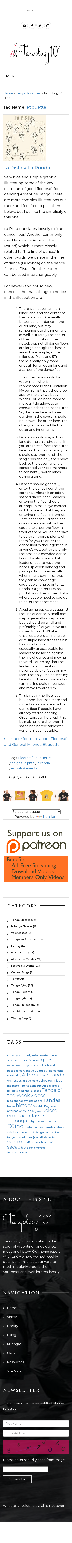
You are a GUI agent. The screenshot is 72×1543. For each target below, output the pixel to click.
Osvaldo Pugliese (44, 1106)
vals (11, 1142)
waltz (54, 1065)
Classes (12, 1353)
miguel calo (30, 1081)
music (24, 1142)
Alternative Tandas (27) (26, 959)
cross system (16, 1055)
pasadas (12, 1071)
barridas (49, 1127)
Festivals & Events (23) (25, 965)
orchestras (14, 1080)
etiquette (43, 758)
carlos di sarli (53, 1132)
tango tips (14, 1137)
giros (46, 1060)
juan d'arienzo (30, 1060)
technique (55, 1080)
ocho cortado (16, 1065)
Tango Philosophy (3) (25, 1004)
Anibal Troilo (50, 1086)
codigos (16, 763)
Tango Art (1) (19, 978)
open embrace (36, 1148)
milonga (17, 1121)
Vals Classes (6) (21, 932)
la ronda (43, 763)
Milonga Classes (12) (24, 926)
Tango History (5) (22, 991)
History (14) (18, 946)
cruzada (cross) (42, 1142)
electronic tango (33, 1132)
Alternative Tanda (43, 1075)
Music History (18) (22, 952)
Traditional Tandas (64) (26, 1011)
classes (37, 1115)
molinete (13, 1086)
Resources (15, 1362)
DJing (15, 1126)
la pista (28, 763)
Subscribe (17, 1479)
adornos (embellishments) (38, 1137)
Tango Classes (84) (23, 919)
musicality (14, 1075)
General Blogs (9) (22, 972)
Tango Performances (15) (27, 939)
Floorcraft (26, 758)
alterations (35, 1101)
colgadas (34, 1121)
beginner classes (30, 1091)
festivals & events (23, 768)
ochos (43, 1080)
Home (8, 93)
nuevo (53, 1055)
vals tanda (14, 1132)
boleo (11, 1106)
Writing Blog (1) (21, 1018)
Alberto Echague (31, 1086)
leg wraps (38, 1111)
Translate (49, 817)
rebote (60, 1127)
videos (38, 1095)
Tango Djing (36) (22, 985)
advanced (13, 1060)
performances (34, 1127)
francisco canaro (18, 1152)
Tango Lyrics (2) (21, 998)
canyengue (26, 1071)
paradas (12, 1090)
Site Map (14, 1371)
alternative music (19, 1111)
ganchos (32, 1065)
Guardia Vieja (43, 1071)
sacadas (16, 1147)
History (12, 1326)
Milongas (14, 1344)
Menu (11, 76)
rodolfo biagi (49, 1121)
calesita (58, 1071)
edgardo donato (37, 1055)
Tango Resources (28, 93)
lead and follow (17, 1101)
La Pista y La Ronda (26, 168)
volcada (44, 1065)
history (24, 1105)
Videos (12, 1317)
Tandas (51, 1100)
